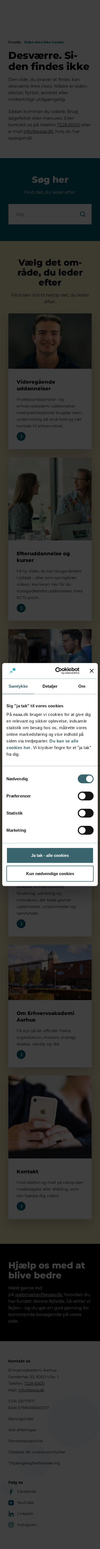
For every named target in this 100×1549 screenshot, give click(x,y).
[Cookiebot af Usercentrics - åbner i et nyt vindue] (58, 670)
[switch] (86, 796)
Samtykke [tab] (18, 686)
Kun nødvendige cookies (50, 873)
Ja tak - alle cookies (50, 855)
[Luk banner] (92, 671)
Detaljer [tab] (50, 686)
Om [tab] (81, 686)
